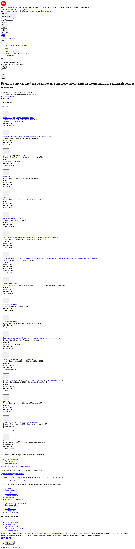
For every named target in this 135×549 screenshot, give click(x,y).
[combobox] (10, 62)
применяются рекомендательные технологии (42, 533)
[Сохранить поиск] (3, 75)
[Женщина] (6, 151)
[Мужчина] (6, 114)
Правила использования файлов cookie (37, 11)
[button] (3, 35)
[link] (4, 30)
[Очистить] (4, 67)
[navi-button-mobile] (3, 41)
